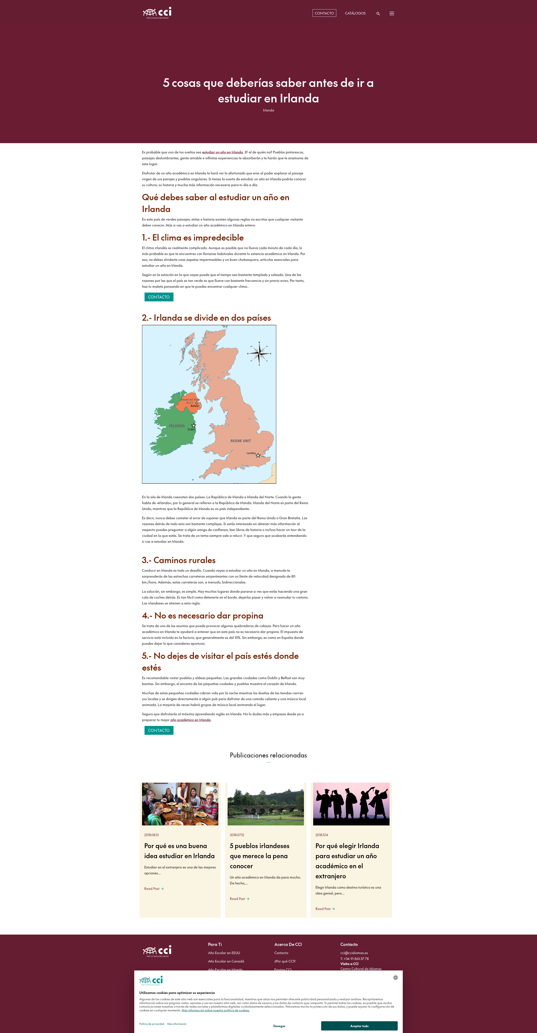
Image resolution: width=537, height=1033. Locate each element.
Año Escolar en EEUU (224, 952)
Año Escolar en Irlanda (225, 969)
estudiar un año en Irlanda (222, 152)
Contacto (159, 296)
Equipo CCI (282, 969)
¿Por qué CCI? (285, 961)
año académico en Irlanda (190, 719)
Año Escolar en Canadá (226, 961)
